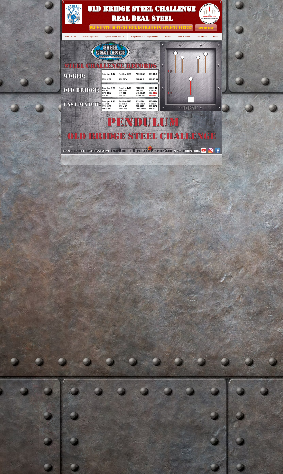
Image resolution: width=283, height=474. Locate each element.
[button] (144, 36)
